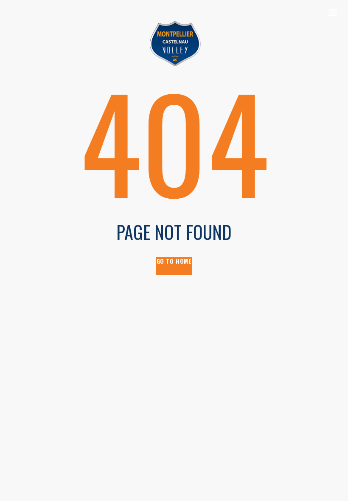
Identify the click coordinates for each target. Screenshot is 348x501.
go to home (174, 261)
